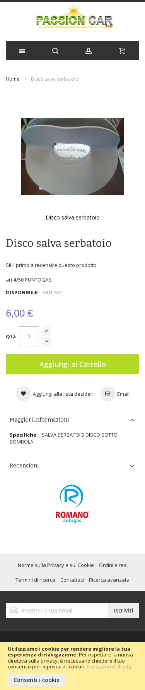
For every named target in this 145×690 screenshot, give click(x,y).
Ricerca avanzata (109, 579)
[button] (55, 394)
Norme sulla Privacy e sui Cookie (56, 565)
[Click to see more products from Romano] (72, 504)
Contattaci (72, 579)
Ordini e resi (113, 565)
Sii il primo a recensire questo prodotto (51, 264)
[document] (72, 666)
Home (12, 79)
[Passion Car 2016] (72, 19)
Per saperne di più (108, 666)
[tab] (72, 420)
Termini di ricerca (35, 579)
